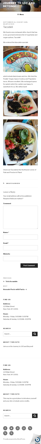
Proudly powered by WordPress (14, 439)
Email (6, 243)
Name (6, 232)
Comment (7, 203)
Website (6, 254)
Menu (22, 14)
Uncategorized (13, 183)
